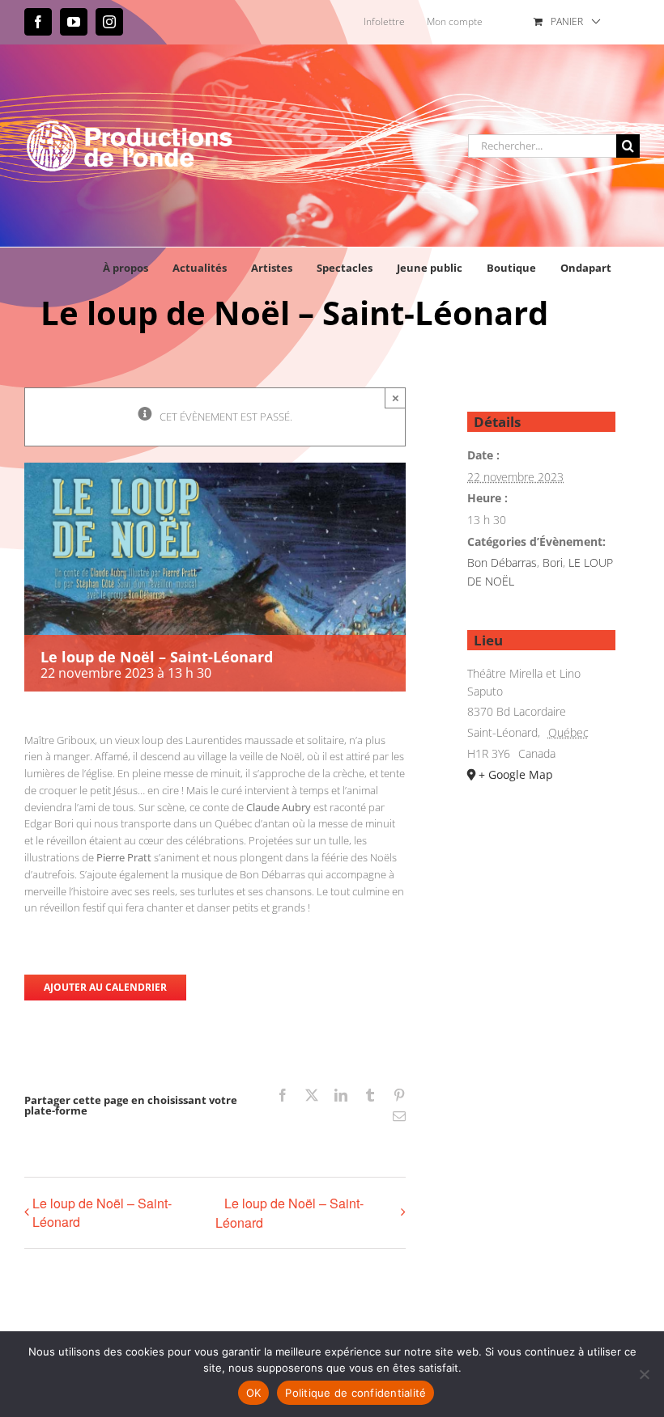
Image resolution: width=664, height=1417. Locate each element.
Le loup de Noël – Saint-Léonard (102, 1212)
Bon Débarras (502, 562)
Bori (553, 562)
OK (254, 1392)
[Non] (644, 1374)
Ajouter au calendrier (105, 987)
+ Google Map (516, 774)
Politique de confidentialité (355, 1392)
